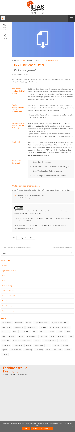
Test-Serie (56, 345)
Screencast (63, 341)
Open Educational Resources (11, 296)
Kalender (21, 336)
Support (28, 345)
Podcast (4, 301)
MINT (52, 336)
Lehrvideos (43, 336)
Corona (28, 323)
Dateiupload (22, 238)
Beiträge (45, 60)
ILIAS (31, 238)
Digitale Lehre (6, 327)
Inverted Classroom (8, 336)
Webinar (67, 350)
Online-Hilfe (5, 341)
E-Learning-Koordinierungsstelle (60, 327)
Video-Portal (57, 350)
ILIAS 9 (68, 332)
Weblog (4, 354)
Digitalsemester (31, 327)
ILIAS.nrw (43, 332)
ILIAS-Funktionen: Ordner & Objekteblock (17, 247)
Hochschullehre (24, 332)
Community (18, 323)
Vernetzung (39, 350)
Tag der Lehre (39, 345)
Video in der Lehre (8, 311)
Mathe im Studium (8, 291)
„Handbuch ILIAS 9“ (42, 218)
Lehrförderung (31, 336)
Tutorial (65, 345)
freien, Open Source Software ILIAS (44, 225)
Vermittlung (28, 350)
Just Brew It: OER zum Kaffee (62, 247)
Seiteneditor (6, 345)
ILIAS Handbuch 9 (24, 198)
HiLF (14, 332)
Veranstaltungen (7, 306)
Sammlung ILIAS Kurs (49, 341)
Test (48, 345)
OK (26, 428)
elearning (22, 60)
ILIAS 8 (60, 332)
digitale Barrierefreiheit (41, 323)
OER (71, 336)
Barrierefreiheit (6, 323)
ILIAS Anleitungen (53, 60)
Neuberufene (62, 336)
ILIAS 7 (4, 281)
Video (48, 350)
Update (4, 350)
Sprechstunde (18, 345)
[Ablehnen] (73, 426)
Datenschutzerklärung (42, 428)
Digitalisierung (19, 327)
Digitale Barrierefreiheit (9, 271)
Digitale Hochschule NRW (59, 323)
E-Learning (43, 327)
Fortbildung (5, 332)
